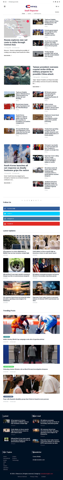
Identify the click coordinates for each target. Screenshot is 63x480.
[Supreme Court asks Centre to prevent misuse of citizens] (46, 288)
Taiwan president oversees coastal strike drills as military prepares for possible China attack (45, 70)
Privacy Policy (34, 476)
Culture (5, 465)
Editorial (5, 469)
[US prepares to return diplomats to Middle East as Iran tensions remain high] (16, 242)
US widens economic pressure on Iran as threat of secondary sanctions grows (50, 422)
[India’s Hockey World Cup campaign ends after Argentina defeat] (31, 324)
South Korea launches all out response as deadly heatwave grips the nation (16, 167)
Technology (15, 460)
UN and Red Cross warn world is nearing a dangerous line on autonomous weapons (20, 440)
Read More (7, 55)
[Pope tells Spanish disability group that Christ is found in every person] (31, 384)
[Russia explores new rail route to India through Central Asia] (17, 28)
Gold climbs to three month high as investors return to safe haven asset (20, 431)
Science (14, 458)
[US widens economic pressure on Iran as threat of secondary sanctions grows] (46, 265)
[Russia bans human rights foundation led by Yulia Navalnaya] (9, 108)
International (6, 458)
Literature (5, 467)
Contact (43, 476)
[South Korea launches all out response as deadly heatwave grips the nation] (17, 153)
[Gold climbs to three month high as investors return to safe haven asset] (46, 242)
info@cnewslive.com (39, 459)
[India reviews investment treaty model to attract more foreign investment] (38, 108)
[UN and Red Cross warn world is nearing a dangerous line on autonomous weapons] (16, 265)
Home (23, 13)
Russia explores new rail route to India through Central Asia (15, 42)
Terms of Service (22, 476)
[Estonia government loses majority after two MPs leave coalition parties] (38, 34)
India (4, 462)
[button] (5, 1)
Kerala (5, 460)
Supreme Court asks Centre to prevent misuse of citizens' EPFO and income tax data (50, 441)
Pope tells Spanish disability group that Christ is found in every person (26, 399)
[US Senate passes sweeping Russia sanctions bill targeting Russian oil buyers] (38, 95)
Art (4, 464)
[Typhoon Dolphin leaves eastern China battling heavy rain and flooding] (38, 23)
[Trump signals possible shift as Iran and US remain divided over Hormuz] (38, 55)
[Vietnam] (38, 148)
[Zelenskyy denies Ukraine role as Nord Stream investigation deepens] (31, 354)
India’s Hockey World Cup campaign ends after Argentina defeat (23, 339)
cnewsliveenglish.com (46, 473)
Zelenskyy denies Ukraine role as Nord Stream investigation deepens (25, 369)
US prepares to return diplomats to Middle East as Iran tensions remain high (20, 422)
